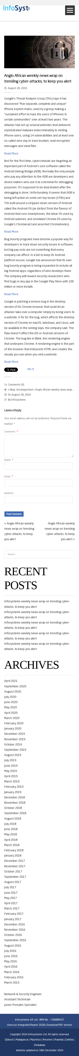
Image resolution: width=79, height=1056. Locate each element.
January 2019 (12, 792)
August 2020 (12, 691)
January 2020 (12, 728)
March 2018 (11, 845)
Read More (11, 153)
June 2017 (10, 893)
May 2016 (10, 961)
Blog (12, 389)
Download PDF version (59, 1024)
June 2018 (10, 829)
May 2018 (10, 834)
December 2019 (14, 734)
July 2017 (10, 887)
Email (8, 476)
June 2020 (10, 702)
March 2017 (11, 908)
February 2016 (13, 977)
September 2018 (15, 813)
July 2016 (10, 951)
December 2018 (14, 797)
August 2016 (12, 945)
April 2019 (10, 776)
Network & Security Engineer (23, 994)
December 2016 (14, 924)
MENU (70, 10)
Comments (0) (16, 384)
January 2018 (12, 855)
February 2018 (13, 850)
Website (8, 493)
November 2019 (14, 739)
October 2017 (13, 871)
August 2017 (12, 882)
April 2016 (10, 966)
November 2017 (14, 866)
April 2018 (10, 840)
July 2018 (10, 824)
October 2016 (13, 935)
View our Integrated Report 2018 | (26, 1024)
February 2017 (13, 914)
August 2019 (12, 755)
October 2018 (13, 808)
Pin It (30, 369)
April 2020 (10, 713)
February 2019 (13, 787)
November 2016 (14, 930)
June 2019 (10, 766)
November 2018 (14, 802)
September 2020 (15, 686)
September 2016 (15, 940)
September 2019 (15, 750)
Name (8, 459)
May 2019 (10, 771)
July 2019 (10, 760)
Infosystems (18, 399)
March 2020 (11, 718)
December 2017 (14, 861)
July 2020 (10, 697)
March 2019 (11, 781)
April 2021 (10, 681)
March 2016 (11, 972)
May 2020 (10, 707)
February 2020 (13, 723)
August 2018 (12, 818)
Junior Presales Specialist (20, 1005)
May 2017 (10, 898)
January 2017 (12, 919)
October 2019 (13, 744)
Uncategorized (24, 389)
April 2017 (10, 903)
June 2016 (10, 956)
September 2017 (15, 877)
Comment (11, 431)
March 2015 (11, 982)
